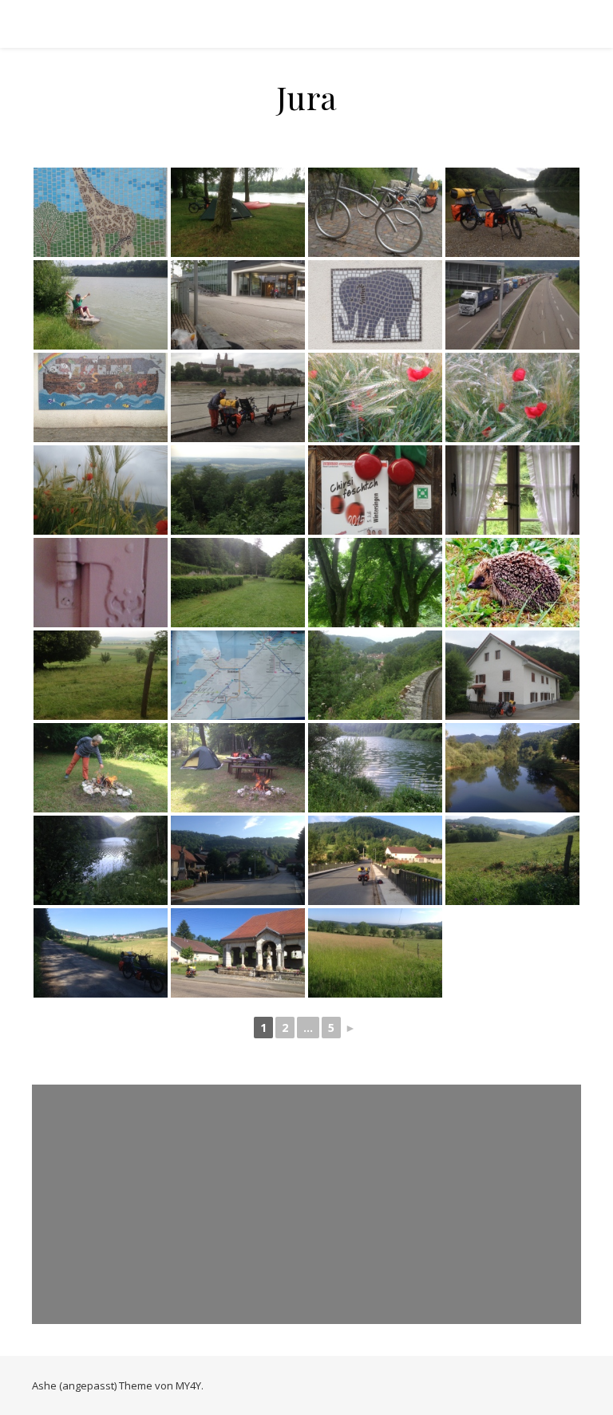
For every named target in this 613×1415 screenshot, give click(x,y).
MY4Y (188, 1385)
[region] (306, 1204)
